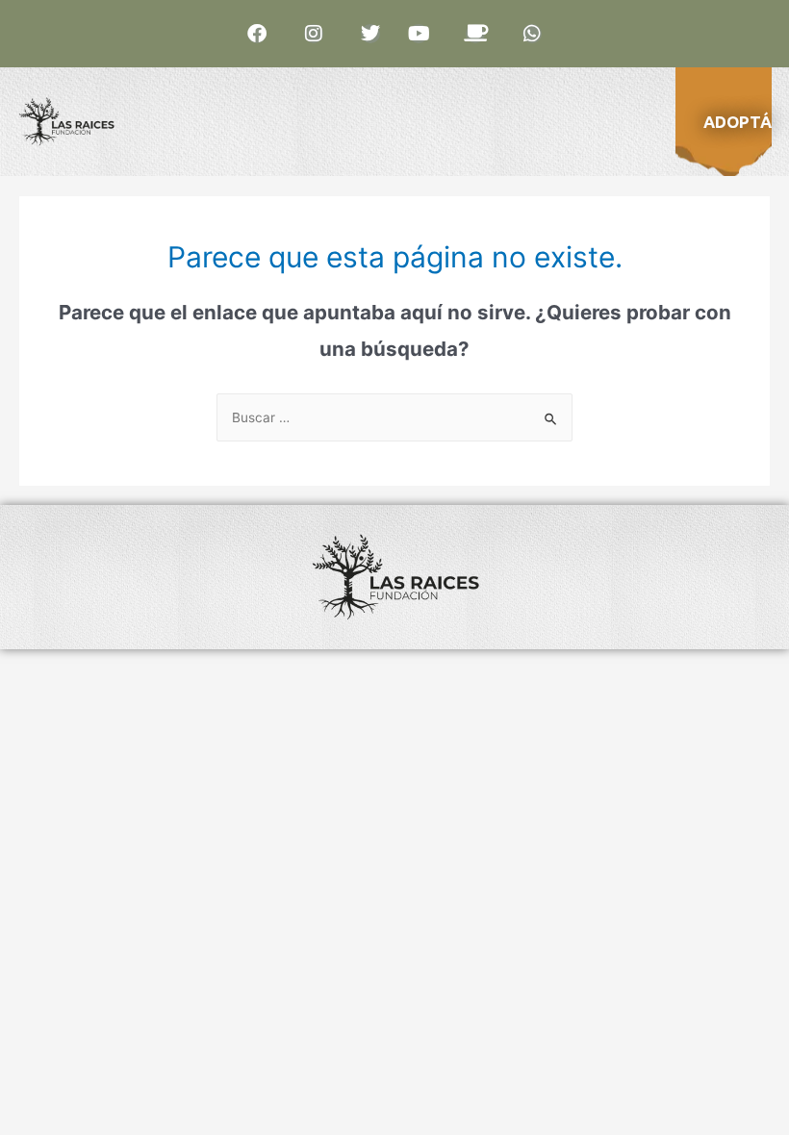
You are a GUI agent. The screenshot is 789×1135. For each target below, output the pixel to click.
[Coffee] (475, 33)
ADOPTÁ (737, 122)
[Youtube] (418, 33)
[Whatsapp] (532, 33)
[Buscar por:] (394, 417)
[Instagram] (313, 33)
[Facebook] (257, 33)
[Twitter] (370, 33)
